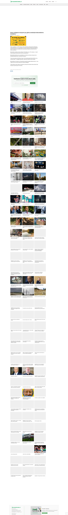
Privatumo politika (14, 514)
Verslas (18, 35)
